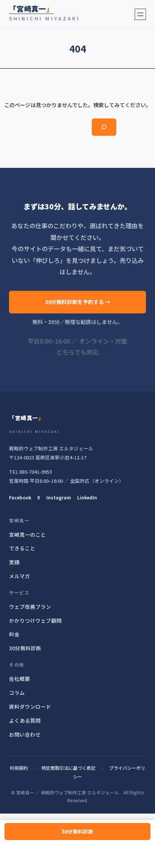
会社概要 (19, 678)
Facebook (20, 497)
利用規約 (19, 768)
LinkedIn (87, 497)
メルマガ (19, 576)
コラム (17, 692)
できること (22, 548)
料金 (14, 634)
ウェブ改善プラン (30, 606)
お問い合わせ (25, 734)
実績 (14, 562)
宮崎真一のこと (27, 534)
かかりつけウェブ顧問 (35, 620)
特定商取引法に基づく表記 (68, 768)
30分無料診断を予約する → (77, 302)
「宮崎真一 (31, 8)
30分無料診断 (77, 831)
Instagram (58, 497)
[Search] (104, 127)
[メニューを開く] (140, 14)
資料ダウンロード (30, 706)
